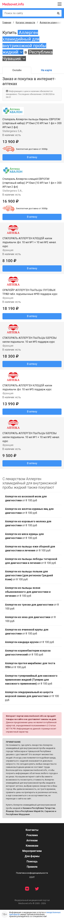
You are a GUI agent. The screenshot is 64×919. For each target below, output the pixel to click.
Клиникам (32, 845)
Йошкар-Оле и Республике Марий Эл (24, 811)
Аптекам (32, 840)
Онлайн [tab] (16, 70)
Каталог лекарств (25, 22)
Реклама (32, 835)
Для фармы (32, 856)
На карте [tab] (46, 70)
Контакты (32, 829)
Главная (6, 22)
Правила (32, 866)
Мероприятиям (32, 851)
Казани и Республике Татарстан (39, 808)
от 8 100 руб (26, 498)
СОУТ (32, 877)
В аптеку (32, 157)
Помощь (32, 861)
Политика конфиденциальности (32, 873)
